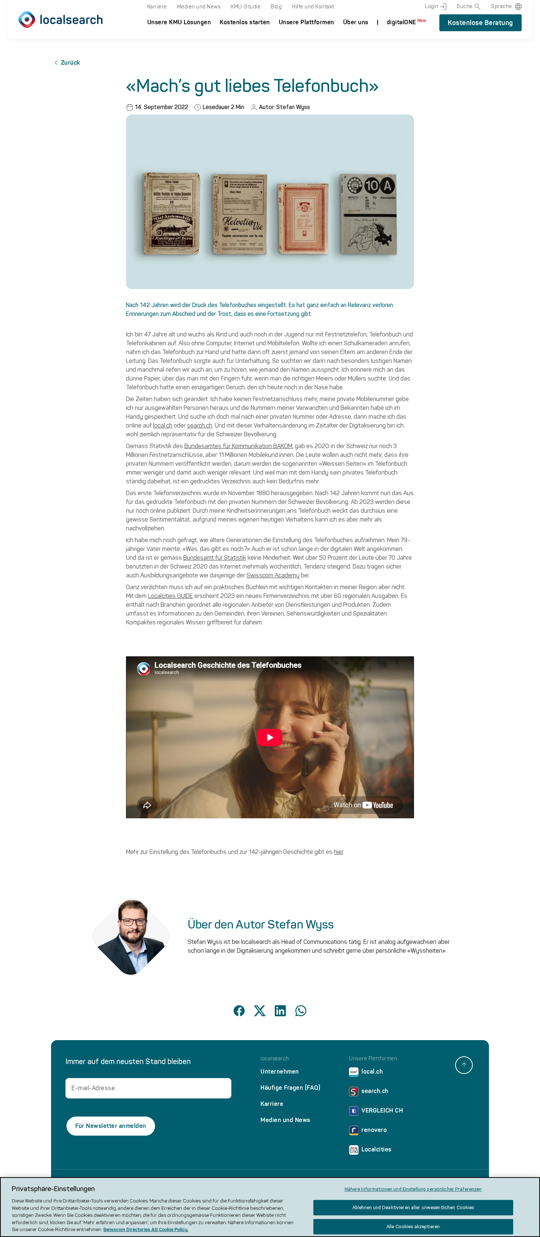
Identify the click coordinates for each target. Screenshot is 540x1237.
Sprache (501, 6)
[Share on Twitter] (259, 1010)
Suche (465, 6)
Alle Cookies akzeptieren (413, 1226)
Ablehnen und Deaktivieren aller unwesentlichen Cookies (413, 1207)
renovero (374, 1129)
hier (338, 851)
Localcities (376, 1149)
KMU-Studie (245, 7)
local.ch (162, 425)
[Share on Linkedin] (280, 1010)
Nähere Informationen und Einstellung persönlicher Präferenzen (413, 1189)
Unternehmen (279, 1071)
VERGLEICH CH (382, 1110)
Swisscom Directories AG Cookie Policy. (145, 1229)
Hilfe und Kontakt (313, 7)
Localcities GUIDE (170, 595)
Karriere (157, 7)
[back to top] (464, 1065)
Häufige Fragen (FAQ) (290, 1087)
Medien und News (199, 7)
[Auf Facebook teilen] (239, 1010)
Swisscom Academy (272, 575)
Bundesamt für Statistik (214, 557)
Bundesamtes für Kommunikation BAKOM (238, 446)
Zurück (70, 62)
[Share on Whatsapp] (300, 1010)
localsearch (274, 1058)
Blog (276, 7)
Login (432, 6)
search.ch (199, 425)
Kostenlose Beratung (480, 23)
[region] (270, 1207)
